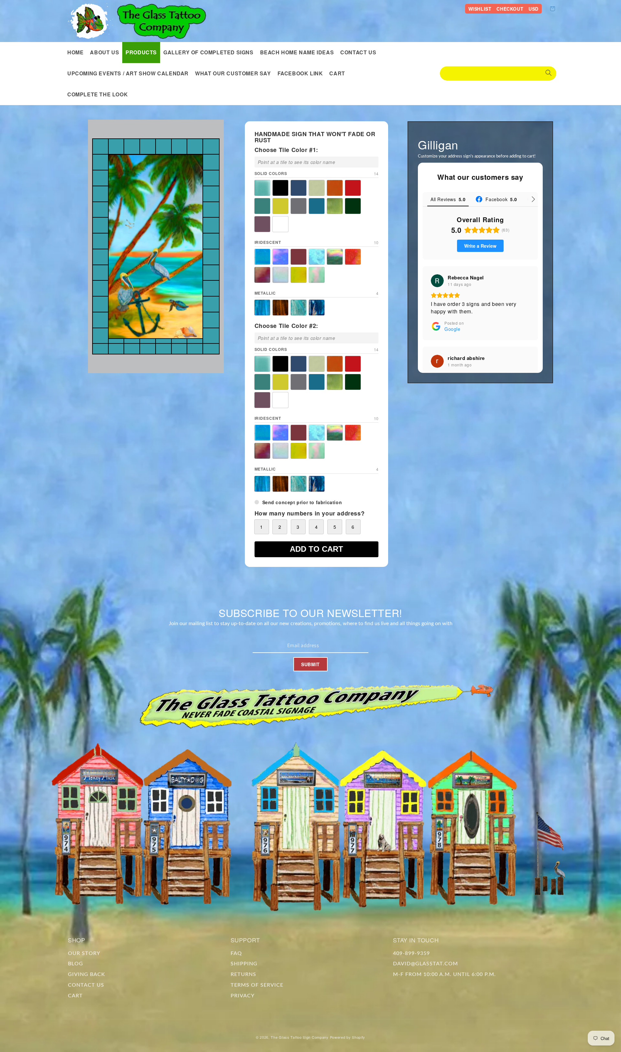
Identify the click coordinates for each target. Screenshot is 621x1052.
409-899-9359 (411, 953)
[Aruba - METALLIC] (262, 307)
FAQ (236, 953)
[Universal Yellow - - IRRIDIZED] (298, 275)
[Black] (280, 188)
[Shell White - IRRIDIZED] (280, 275)
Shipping (244, 963)
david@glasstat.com (425, 963)
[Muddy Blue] (316, 206)
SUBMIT (310, 664)
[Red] (353, 188)
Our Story (84, 953)
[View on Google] (437, 280)
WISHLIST (480, 8)
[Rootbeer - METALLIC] (280, 307)
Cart (75, 995)
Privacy (243, 995)
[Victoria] (262, 224)
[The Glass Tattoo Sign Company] (90, 21)
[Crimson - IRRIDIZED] (298, 257)
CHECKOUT (509, 8)
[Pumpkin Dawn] (335, 188)
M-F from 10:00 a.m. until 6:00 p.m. (444, 974)
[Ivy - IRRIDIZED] (335, 257)
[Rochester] (262, 206)
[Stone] (298, 206)
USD (533, 8)
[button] (141, 52)
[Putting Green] (353, 206)
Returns (243, 974)
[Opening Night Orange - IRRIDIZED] (353, 257)
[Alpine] (262, 188)
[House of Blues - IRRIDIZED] (316, 257)
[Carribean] (298, 188)
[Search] (548, 73)
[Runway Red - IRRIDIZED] (262, 275)
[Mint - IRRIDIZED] (316, 275)
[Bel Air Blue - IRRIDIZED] (262, 257)
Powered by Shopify (347, 1037)
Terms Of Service (257, 985)
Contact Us (86, 985)
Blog (75, 963)
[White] (280, 224)
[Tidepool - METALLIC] (316, 307)
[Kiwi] (335, 206)
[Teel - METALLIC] (298, 307)
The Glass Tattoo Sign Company (299, 1037)
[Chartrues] (316, 188)
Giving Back (86, 974)
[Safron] (280, 206)
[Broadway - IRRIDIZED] (280, 257)
